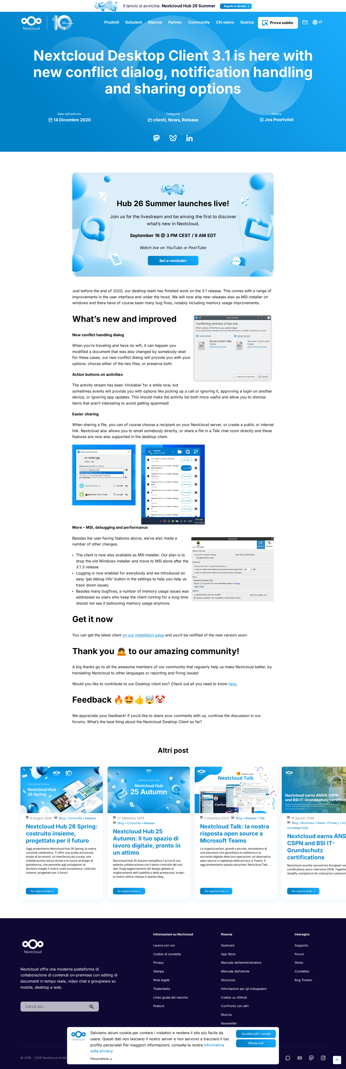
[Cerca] (91, 1007)
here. (233, 683)
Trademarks (161, 989)
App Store (228, 954)
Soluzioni (133, 22)
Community (199, 22)
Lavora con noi (164, 945)
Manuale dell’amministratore (241, 962)
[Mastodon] (156, 137)
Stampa (158, 971)
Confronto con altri (235, 1006)
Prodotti (111, 22)
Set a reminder (173, 260)
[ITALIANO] (318, 22)
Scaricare (227, 945)
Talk (262, 818)
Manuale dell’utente (235, 971)
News (174, 119)
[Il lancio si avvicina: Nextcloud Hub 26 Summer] (106, 6)
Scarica (247, 22)
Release (190, 119)
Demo (299, 962)
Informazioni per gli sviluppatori (244, 989)
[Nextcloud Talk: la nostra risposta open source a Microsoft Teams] (236, 790)
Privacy (334, 823)
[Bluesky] (173, 137)
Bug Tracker (303, 980)
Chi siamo (225, 22)
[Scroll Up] (337, 1060)
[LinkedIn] (189, 137)
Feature (158, 1006)
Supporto (301, 945)
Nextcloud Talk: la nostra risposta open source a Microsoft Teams (234, 833)
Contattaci (305, 22)
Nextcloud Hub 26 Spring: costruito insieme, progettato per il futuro (61, 833)
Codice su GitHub (234, 997)
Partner (175, 22)
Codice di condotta (167, 954)
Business (308, 823)
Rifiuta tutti (256, 1043)
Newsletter (229, 1023)
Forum (299, 954)
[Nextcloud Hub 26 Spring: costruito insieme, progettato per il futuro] (61, 790)
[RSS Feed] (323, 1057)
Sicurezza (228, 980)
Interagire (302, 934)
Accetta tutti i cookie (255, 1034)
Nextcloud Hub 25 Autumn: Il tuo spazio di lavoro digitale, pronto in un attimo (147, 842)
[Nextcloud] (47, 23)
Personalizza (99, 1059)
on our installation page (143, 635)
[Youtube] (299, 1057)
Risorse (155, 22)
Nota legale (161, 980)
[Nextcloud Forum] (288, 1057)
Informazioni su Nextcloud (173, 934)
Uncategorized (297, 828)
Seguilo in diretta (235, 6)
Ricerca (226, 1014)
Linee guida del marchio (170, 997)
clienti (159, 119)
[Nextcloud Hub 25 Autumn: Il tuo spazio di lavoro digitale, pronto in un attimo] (149, 790)
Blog (62, 818)
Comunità (75, 818)
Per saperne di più (41, 891)
